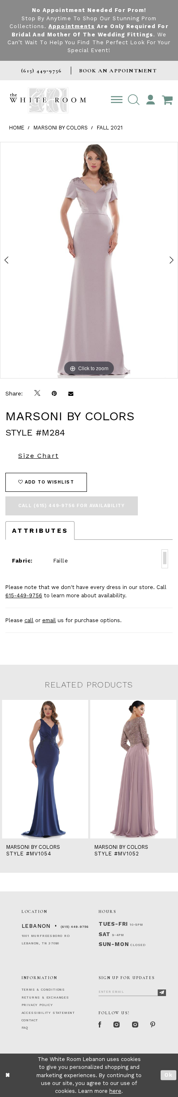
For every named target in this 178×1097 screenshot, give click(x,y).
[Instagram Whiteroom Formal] (116, 1025)
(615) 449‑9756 (75, 927)
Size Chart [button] (38, 456)
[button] (133, 100)
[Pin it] (54, 393)
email (49, 620)
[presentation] (45, 769)
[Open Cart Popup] (167, 100)
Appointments (71, 26)
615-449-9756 (23, 595)
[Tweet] (37, 393)
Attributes (40, 530)
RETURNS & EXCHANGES (45, 997)
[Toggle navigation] (116, 100)
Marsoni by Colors (61, 128)
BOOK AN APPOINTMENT (118, 70)
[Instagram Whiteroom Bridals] (135, 1025)
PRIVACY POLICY (37, 1005)
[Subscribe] (162, 992)
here (115, 1091)
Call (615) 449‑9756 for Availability (71, 505)
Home (16, 128)
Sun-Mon (114, 944)
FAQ (25, 1028)
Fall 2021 (110, 128)
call (29, 620)
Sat (105, 934)
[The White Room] (47, 100)
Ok (168, 1075)
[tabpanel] (89, 260)
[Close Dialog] (8, 1075)
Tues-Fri (113, 924)
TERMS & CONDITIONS (43, 990)
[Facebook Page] (100, 1025)
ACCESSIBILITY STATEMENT (48, 1013)
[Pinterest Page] (153, 1025)
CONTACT (30, 1020)
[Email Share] (70, 393)
